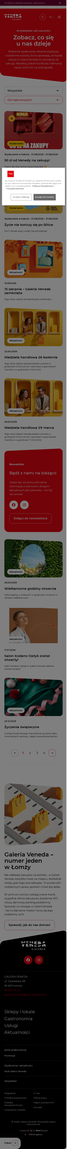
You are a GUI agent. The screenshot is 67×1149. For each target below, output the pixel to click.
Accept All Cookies (44, 197)
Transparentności (15, 189)
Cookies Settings (21, 197)
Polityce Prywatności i (43, 186)
